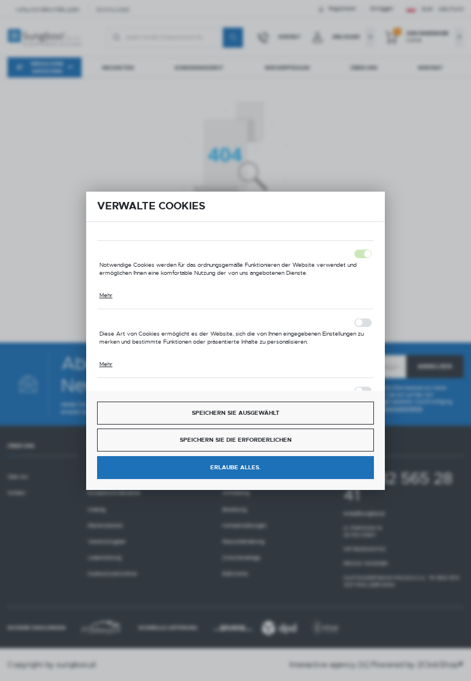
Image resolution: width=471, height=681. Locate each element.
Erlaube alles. (235, 467)
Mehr (106, 295)
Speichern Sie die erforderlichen (236, 439)
